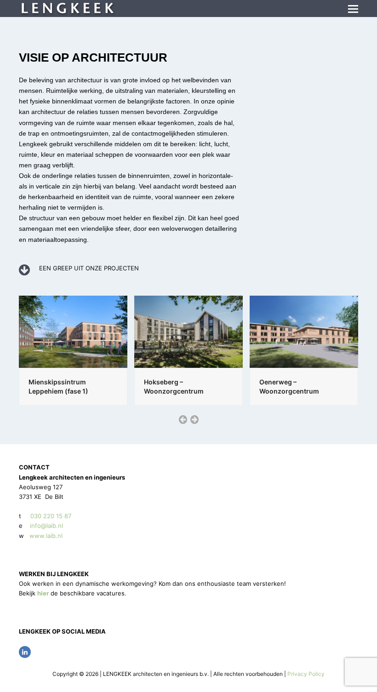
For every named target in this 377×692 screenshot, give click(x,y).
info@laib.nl (46, 525)
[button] (353, 9)
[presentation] (183, 419)
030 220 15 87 (50, 516)
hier (43, 593)
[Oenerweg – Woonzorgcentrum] (304, 331)
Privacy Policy (306, 673)
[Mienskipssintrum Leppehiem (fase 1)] (73, 331)
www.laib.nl (45, 535)
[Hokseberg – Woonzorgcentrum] (188, 331)
